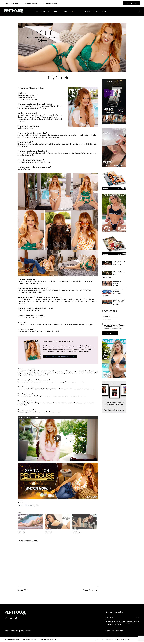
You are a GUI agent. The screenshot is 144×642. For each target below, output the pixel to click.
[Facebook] (6, 618)
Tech (79, 11)
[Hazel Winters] (30, 521)
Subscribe (131, 3)
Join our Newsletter (114, 612)
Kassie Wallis (48, 529)
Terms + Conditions (26, 630)
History (7, 630)
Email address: (106, 316)
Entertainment (43, 11)
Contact (108, 630)
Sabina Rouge (75, 529)
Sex (65, 11)
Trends (87, 11)
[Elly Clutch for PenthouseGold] (58, 481)
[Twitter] (11, 618)
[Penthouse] (13, 11)
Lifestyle (57, 11)
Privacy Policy (14, 630)
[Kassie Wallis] (57, 521)
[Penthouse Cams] (29, 639)
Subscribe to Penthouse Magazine (60, 356)
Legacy (96, 11)
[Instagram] (16, 618)
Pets (72, 11)
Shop (104, 11)
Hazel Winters (21, 529)
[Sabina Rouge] (84, 521)
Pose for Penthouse (117, 630)
